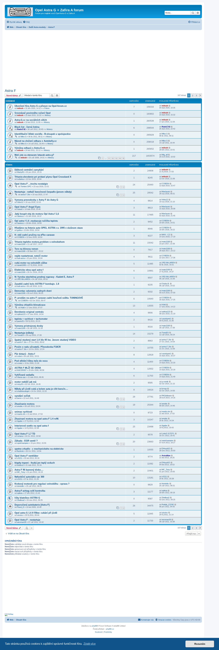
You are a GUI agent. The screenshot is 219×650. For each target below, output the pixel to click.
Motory (48, 115)
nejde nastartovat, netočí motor (31, 256)
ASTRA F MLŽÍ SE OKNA (28, 368)
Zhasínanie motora (24, 404)
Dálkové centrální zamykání (29, 170)
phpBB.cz (110, 629)
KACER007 (22, 370)
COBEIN (165, 184)
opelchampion (23, 443)
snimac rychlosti (23, 411)
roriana (20, 436)
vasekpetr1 (166, 319)
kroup (164, 389)
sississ (20, 515)
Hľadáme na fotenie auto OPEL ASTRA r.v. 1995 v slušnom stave (49, 228)
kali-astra (21, 258)
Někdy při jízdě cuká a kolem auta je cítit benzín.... (41, 389)
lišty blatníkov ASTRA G (27, 498)
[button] (200, 95)
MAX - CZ (166, 235)
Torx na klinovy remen (26, 249)
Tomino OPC (26, 186)
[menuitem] (26, 22)
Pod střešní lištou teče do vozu (31, 361)
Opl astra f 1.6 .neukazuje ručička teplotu (36, 221)
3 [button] (196, 95)
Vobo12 (20, 202)
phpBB (94, 626)
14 (120, 158)
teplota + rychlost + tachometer (31, 319)
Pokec (47, 108)
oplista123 (21, 314)
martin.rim (21, 414)
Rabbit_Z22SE (168, 505)
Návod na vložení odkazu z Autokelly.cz (36, 141)
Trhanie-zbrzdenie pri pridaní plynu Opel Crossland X (43, 177)
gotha (19, 230)
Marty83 (20, 172)
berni (19, 398)
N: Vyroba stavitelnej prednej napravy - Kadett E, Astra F (44, 277)
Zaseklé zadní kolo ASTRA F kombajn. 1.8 (37, 284)
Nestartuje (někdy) (24, 333)
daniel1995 (21, 265)
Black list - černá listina (27, 127)
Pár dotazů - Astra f (25, 354)
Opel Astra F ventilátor (26, 456)
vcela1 (20, 363)
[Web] (20, 11)
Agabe (19, 421)
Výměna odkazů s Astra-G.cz (30, 148)
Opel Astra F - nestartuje (27, 520)
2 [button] (192, 95)
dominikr (20, 486)
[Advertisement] (103, 58)
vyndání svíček (22, 396)
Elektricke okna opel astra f (29, 270)
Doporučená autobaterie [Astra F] (32, 505)
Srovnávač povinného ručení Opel (33, 113)
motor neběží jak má (25, 382)
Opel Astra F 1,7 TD (25, 433)
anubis (20, 406)
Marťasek (166, 192)
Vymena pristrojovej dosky (29, 326)
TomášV (20, 335)
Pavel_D (20, 507)
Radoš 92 (21, 129)
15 (123, 158)
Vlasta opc (21, 377)
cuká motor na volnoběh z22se (31, 263)
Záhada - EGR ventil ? (26, 440)
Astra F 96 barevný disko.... (29, 470)
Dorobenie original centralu (29, 312)
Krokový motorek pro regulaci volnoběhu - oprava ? (42, 484)
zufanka (20, 179)
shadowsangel (23, 391)
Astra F (10, 91)
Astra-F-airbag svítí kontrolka (30, 491)
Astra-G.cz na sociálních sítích (31, 120)
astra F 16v (25, 194)
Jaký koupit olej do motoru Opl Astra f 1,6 (37, 214)
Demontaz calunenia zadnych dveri (33, 291)
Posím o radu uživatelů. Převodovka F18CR (38, 347)
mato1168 (21, 244)
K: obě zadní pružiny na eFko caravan (35, 235)
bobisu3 (20, 465)
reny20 (20, 384)
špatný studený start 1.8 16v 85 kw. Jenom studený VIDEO (45, 340)
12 (112, 158)
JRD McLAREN (168, 263)
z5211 (19, 458)
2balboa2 (21, 500)
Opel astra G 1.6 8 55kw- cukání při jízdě (36, 513)
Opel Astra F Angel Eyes (27, 207)
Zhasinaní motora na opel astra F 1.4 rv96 (37, 418)
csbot (19, 356)
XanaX (20, 209)
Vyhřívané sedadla (24, 375)
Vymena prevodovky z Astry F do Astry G (36, 200)
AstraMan (166, 456)
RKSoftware (167, 396)
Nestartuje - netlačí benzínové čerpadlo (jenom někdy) (43, 192)
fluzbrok (20, 451)
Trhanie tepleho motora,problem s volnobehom (40, 242)
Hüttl (22, 307)
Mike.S (23, 137)
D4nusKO (166, 449)
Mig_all (165, 155)
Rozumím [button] (199, 643)
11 (109, 158)
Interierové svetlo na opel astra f (32, 425)
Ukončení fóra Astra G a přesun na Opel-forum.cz (41, 106)
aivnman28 (21, 522)
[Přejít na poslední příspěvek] (170, 106)
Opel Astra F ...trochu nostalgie (31, 184)
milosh (20, 108)
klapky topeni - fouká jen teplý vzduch (35, 463)
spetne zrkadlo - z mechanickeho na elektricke (39, 449)
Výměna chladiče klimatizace (30, 305)
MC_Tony (21, 472)
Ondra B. (165, 284)
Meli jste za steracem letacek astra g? (34, 155)
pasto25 (20, 321)
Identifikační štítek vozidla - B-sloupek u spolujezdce (42, 134)
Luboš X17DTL (168, 433)
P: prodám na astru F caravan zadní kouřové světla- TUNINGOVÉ (49, 298)
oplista (19, 493)
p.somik (165, 382)
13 (116, 158)
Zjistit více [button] (89, 643)
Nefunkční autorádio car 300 (29, 477)
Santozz (20, 216)
